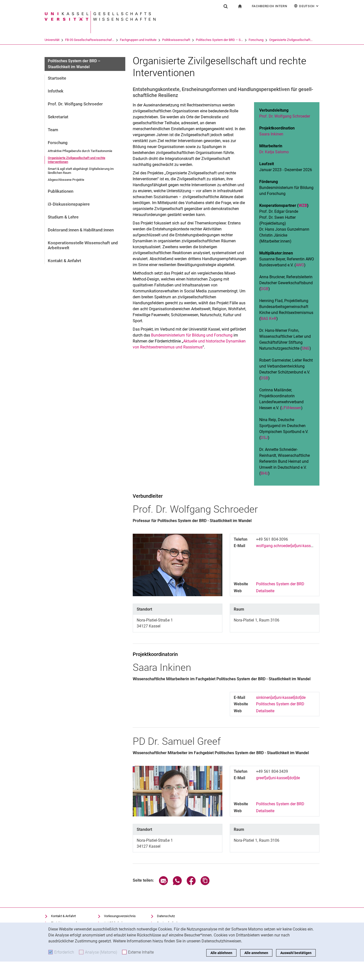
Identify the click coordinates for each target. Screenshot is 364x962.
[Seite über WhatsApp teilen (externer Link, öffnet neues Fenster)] (177, 883)
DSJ (264, 437)
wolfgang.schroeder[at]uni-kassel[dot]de (291, 545)
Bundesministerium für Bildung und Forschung (192, 335)
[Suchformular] (225, 6)
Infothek (55, 91)
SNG (306, 348)
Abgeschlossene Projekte (66, 180)
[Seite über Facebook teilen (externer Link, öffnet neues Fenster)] (191, 883)
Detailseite (265, 591)
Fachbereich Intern (269, 6)
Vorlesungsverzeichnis (120, 916)
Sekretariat (58, 116)
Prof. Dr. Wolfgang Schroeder (75, 103)
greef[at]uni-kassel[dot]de (278, 778)
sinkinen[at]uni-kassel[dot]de (281, 697)
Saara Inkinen (271, 134)
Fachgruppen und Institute (138, 40)
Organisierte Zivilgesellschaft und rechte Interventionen (76, 160)
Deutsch (309, 6)
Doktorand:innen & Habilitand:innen (81, 229)
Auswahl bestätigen (296, 953)
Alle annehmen (256, 953)
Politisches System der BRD (280, 584)
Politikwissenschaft (176, 40)
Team (53, 129)
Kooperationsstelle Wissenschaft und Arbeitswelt (83, 245)
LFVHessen (291, 407)
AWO (300, 265)
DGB (264, 288)
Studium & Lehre (63, 217)
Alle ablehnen (221, 953)
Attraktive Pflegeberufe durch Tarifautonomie (80, 151)
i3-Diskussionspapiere (69, 204)
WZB (303, 205)
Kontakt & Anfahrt (64, 260)
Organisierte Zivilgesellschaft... (290, 40)
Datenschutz (166, 916)
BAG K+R (268, 318)
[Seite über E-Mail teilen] (163, 883)
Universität (52, 40)
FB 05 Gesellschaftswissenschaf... (89, 40)
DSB (264, 378)
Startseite (57, 78)
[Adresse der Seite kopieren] (205, 883)
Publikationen (60, 191)
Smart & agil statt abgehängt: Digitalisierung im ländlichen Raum (81, 171)
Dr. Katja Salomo (274, 152)
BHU (264, 473)
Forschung (256, 40)
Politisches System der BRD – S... (219, 40)
